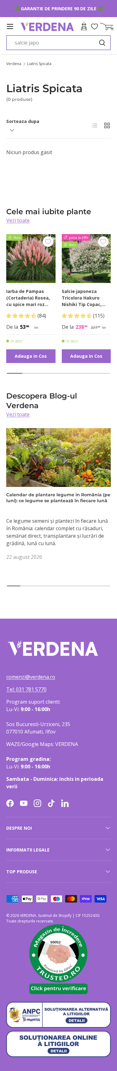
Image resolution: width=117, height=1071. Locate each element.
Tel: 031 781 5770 (26, 689)
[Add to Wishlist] (48, 241)
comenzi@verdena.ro (30, 676)
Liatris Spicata (39, 64)
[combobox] (58, 42)
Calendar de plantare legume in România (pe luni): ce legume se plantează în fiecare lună (58, 498)
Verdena (13, 64)
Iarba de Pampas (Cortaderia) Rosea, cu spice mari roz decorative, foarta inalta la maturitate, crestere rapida (29, 298)
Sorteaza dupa (22, 121)
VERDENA (28, 915)
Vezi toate (18, 220)
